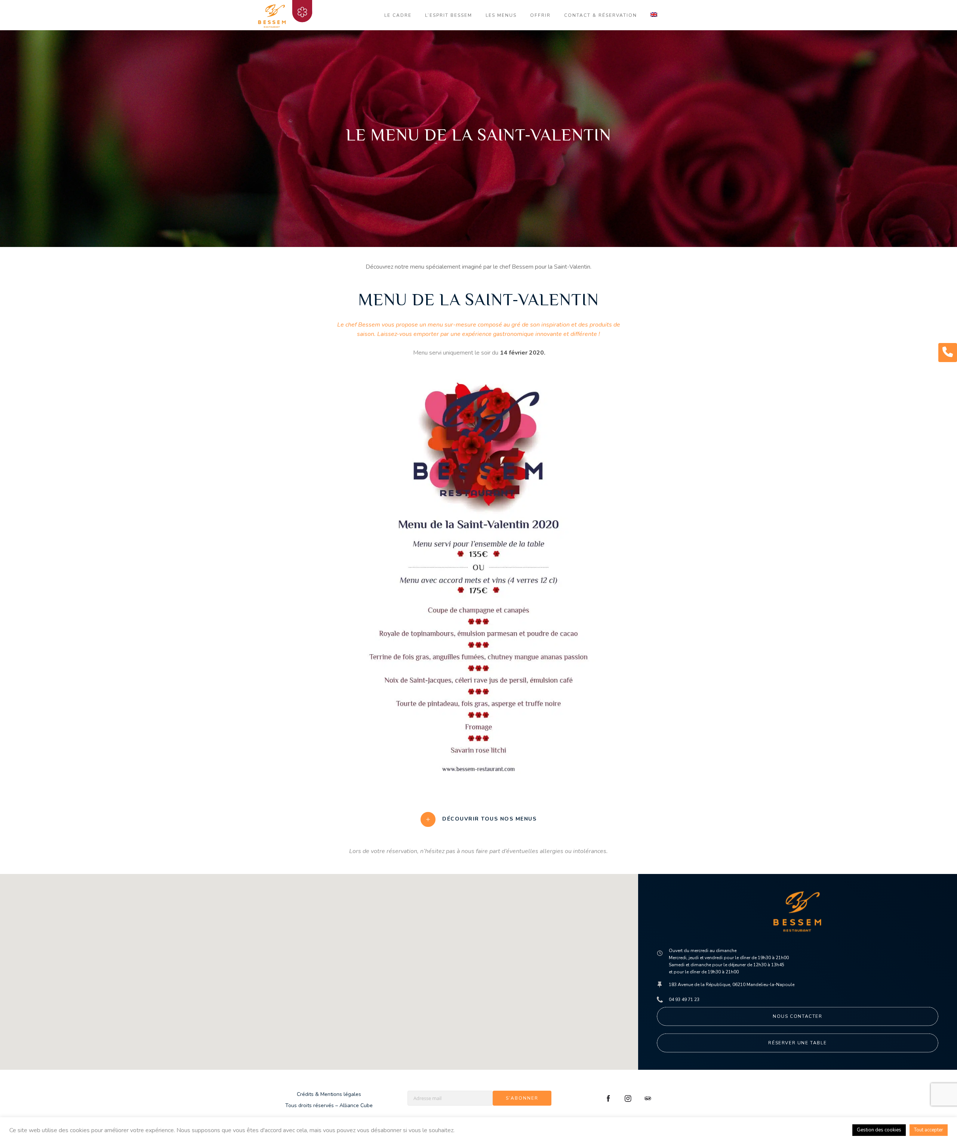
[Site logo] (287, 15)
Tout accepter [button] (928, 1130)
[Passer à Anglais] (653, 15)
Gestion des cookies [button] (879, 1130)
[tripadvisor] (647, 1098)
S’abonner (522, 1098)
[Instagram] (628, 1098)
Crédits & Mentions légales (329, 1094)
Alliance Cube (356, 1105)
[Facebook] (608, 1098)
